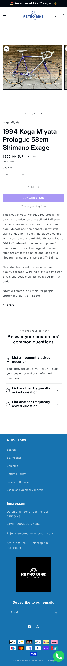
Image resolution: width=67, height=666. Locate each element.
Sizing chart (15, 457)
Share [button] (10, 304)
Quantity (7, 167)
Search (11, 449)
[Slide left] (26, 113)
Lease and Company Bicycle (25, 489)
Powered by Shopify (46, 660)
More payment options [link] (33, 206)
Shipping (12, 465)
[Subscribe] (56, 612)
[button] (4, 15)
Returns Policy (16, 473)
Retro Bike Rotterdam (28, 660)
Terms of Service (18, 482)
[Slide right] (41, 113)
